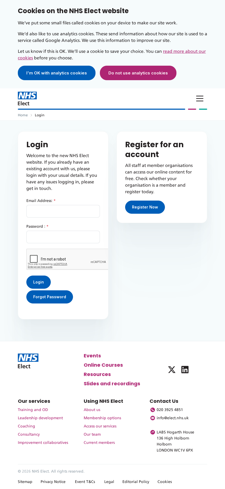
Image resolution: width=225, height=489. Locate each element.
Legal (109, 482)
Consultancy (29, 434)
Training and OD (33, 410)
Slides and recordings (112, 383)
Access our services (100, 426)
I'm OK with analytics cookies (56, 73)
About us (92, 410)
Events (92, 355)
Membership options (102, 418)
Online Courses (103, 364)
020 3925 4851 (170, 410)
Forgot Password (49, 296)
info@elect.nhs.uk (173, 418)
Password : (37, 226)
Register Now (145, 207)
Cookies (165, 482)
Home (23, 115)
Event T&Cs (85, 482)
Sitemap (25, 482)
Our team (92, 434)
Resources (97, 374)
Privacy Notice (53, 482)
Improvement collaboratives (43, 443)
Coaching (26, 426)
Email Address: (41, 201)
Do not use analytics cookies (138, 73)
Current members (99, 443)
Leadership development (40, 418)
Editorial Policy (135, 482)
